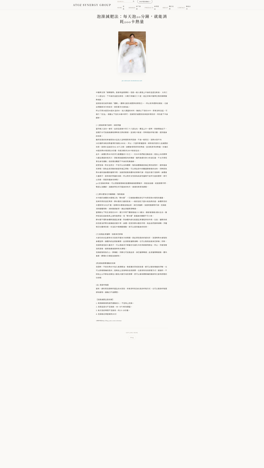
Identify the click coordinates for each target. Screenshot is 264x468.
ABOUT (168, 7)
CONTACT (184, 7)
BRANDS (135, 7)
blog (132, 337)
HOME (120, 7)
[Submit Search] (133, 1)
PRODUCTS (152, 7)
